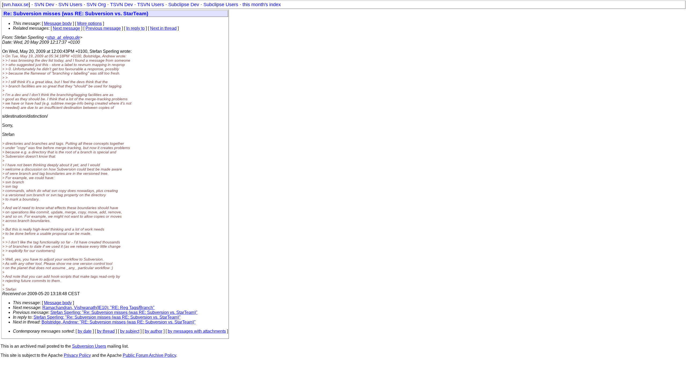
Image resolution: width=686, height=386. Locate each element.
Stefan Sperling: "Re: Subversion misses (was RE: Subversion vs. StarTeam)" (123, 312)
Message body (58, 23)
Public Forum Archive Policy (149, 355)
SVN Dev (44, 4)
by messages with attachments (197, 331)
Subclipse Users (220, 4)
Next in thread (163, 28)
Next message (66, 28)
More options (89, 23)
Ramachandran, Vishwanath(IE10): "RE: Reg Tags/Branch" (98, 307)
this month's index (262, 4)
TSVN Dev (121, 4)
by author (153, 331)
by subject (129, 331)
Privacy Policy (77, 355)
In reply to (135, 28)
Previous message (103, 28)
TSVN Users (150, 4)
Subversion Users (89, 346)
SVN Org (96, 4)
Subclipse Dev (183, 4)
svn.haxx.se (16, 4)
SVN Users (70, 4)
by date (85, 331)
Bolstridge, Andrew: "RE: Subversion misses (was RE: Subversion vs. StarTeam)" (119, 322)
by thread (106, 331)
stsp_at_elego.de (63, 37)
